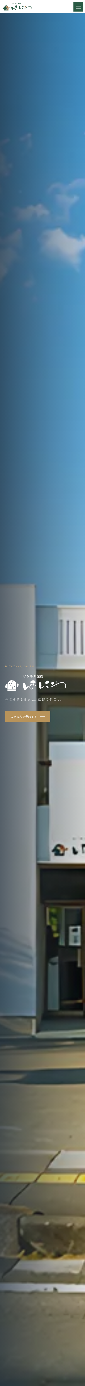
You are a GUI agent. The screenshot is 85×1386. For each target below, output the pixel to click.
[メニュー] (78, 7)
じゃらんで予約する (23, 716)
